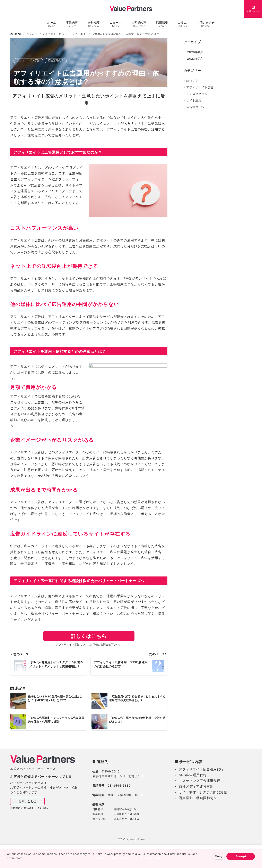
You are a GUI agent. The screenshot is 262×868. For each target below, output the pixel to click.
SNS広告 (192, 80)
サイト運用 (193, 100)
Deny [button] (218, 856)
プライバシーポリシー (131, 839)
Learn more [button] (14, 858)
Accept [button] (240, 856)
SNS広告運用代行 (193, 775)
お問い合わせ (28, 801)
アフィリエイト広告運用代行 (201, 769)
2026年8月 (195, 52)
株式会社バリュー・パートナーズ (33, 768)
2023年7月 (195, 58)
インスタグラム (197, 94)
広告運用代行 (55, 60)
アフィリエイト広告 (28, 60)
